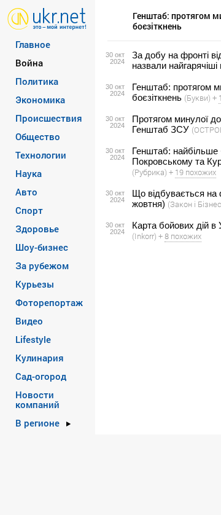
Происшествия (48, 118)
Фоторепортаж (49, 302)
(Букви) (197, 97)
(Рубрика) (149, 172)
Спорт (29, 210)
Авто (26, 192)
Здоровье (37, 229)
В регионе (37, 423)
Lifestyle (33, 339)
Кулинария (39, 358)
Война (29, 63)
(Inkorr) (144, 236)
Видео (29, 321)
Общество (37, 136)
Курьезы (34, 284)
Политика (36, 81)
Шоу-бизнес (41, 247)
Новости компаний (37, 399)
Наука (28, 173)
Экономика (40, 99)
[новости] (47, 18)
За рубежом (42, 265)
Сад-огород (40, 376)
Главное (32, 44)
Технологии (40, 155)
